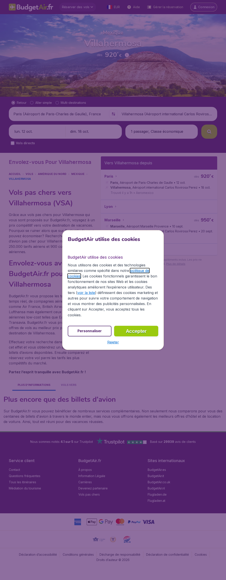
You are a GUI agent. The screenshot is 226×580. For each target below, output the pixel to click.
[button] (113, 342)
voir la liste (86, 292)
